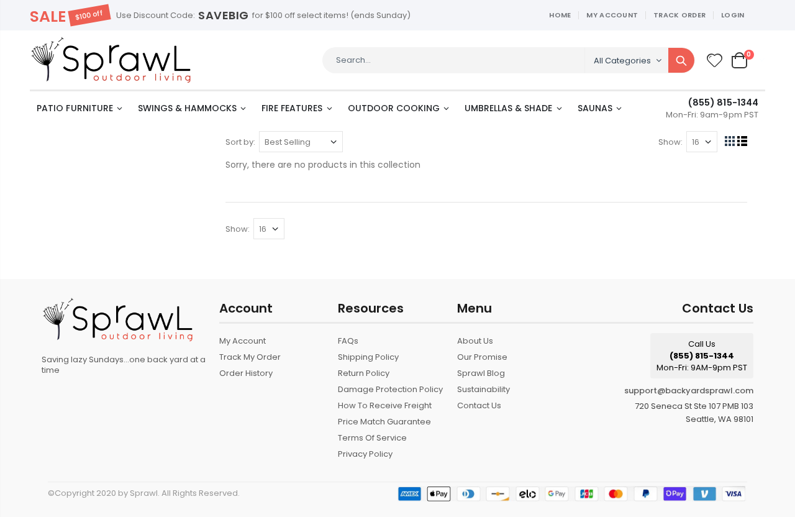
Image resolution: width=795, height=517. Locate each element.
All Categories (622, 60)
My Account (612, 15)
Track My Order (250, 357)
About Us (475, 341)
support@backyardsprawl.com (688, 390)
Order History (246, 373)
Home (560, 15)
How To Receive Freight (385, 405)
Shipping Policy (368, 357)
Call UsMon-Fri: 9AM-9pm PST (701, 355)
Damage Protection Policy (390, 389)
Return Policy (363, 373)
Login (732, 15)
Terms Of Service (372, 438)
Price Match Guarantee (384, 422)
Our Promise (482, 357)
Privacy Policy (365, 454)
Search (681, 60)
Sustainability (483, 389)
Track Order (679, 15)
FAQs (348, 341)
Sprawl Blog (481, 373)
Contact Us (479, 405)
